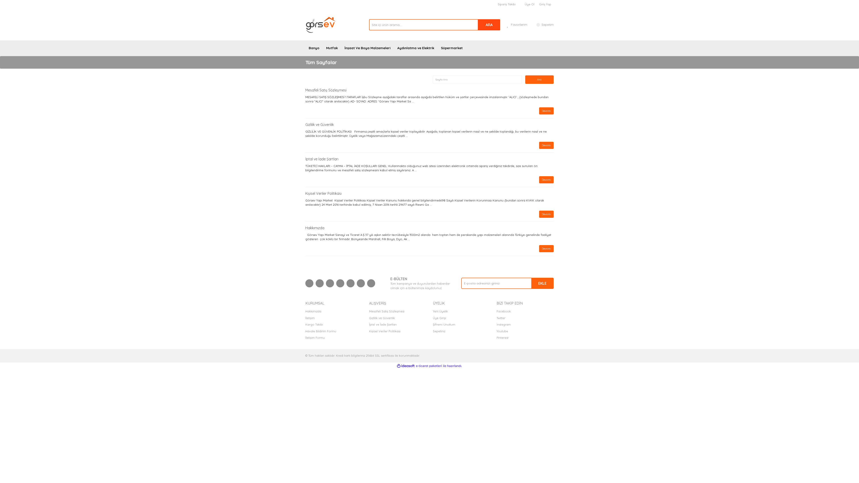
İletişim (310, 318)
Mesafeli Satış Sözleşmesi (326, 90)
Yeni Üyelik (440, 311)
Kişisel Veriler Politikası (323, 193)
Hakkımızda (314, 228)
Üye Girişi (439, 318)
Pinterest (502, 337)
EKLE (542, 283)
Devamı (546, 110)
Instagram (504, 324)
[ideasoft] (406, 366)
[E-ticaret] (429, 366)
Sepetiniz (439, 331)
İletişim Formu (315, 337)
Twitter (501, 318)
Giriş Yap (545, 4)
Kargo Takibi (314, 324)
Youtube (502, 331)
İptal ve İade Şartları (321, 159)
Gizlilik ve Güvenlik (319, 124)
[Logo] (321, 24)
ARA (489, 25)
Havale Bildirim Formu (320, 331)
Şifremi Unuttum (444, 324)
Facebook (504, 311)
